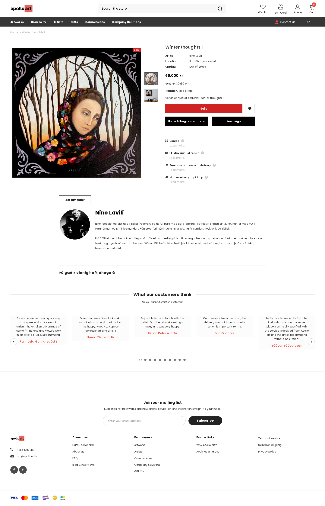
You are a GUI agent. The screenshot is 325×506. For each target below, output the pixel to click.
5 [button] (160, 360)
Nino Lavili (195, 56)
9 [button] (179, 360)
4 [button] (155, 360)
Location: (171, 61)
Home (14, 32)
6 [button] (165, 360)
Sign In (297, 12)
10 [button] (184, 360)
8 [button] (175, 360)
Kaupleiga (233, 121)
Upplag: (170, 67)
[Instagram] (23, 470)
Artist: (169, 56)
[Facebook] (14, 470)
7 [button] (170, 360)
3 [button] (150, 360)
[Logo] (21, 9)
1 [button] (140, 360)
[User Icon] (298, 6)
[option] (76, 113)
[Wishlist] (250, 108)
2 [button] (145, 360)
